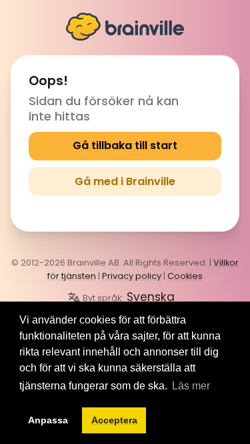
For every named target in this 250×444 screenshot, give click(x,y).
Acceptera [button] (114, 420)
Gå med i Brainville (125, 181)
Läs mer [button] (191, 385)
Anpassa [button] (48, 420)
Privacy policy (131, 276)
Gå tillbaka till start (125, 145)
